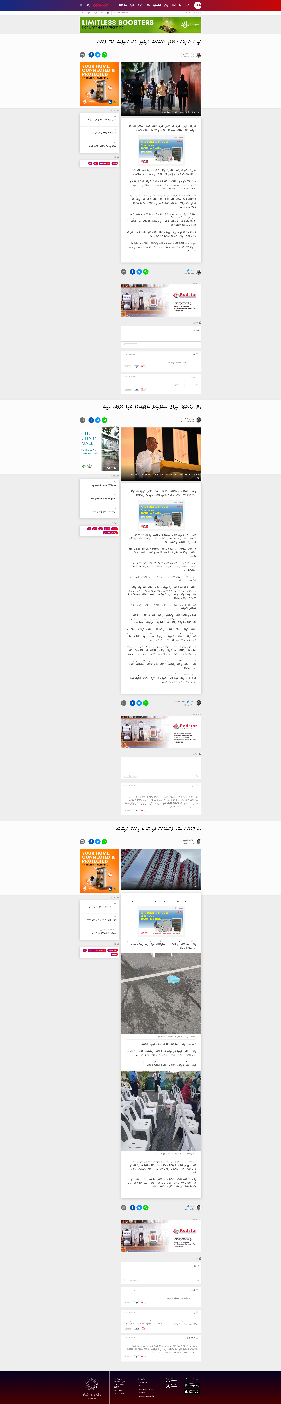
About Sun (141, 1393)
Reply (128, 367)
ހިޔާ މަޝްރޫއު (114, 954)
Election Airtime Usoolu (146, 1396)
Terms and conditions (145, 1389)
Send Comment (130, 345)
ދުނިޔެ (180, 5)
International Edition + (121, 13)
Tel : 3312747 (118, 1391)
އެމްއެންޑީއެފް (115, 163)
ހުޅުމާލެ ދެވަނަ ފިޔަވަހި (113, 950)
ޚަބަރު (90, 163)
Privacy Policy (142, 1382)
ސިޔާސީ (94, 529)
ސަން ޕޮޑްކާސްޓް (122, 5)
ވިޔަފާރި (166, 5)
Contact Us (141, 1379)
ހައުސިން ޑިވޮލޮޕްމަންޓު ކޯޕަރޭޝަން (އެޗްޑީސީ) (97, 950)
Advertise (141, 1386)
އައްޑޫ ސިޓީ (107, 529)
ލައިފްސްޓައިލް (157, 5)
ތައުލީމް (132, 5)
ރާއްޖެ (187, 5)
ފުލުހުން (96, 163)
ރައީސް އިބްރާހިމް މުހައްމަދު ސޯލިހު (110, 533)
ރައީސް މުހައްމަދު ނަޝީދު (104, 163)
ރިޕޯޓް (148, 5)
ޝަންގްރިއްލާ (114, 529)
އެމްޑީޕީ (101, 529)
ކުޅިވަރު (174, 5)
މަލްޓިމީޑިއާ (140, 5)
